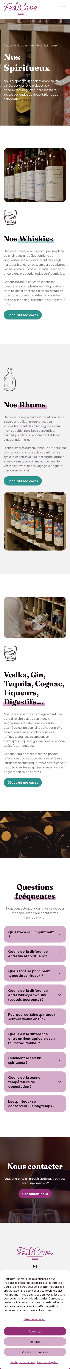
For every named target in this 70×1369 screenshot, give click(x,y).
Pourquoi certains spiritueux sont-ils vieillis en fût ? (31, 1016)
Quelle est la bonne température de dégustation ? (24, 1081)
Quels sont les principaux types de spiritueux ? (29, 973)
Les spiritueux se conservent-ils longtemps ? (31, 1103)
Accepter (35, 1331)
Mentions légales (47, 1362)
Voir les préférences (35, 1352)
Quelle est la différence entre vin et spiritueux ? (28, 953)
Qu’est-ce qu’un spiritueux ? (31, 934)
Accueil (9, 45)
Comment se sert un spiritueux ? (24, 1060)
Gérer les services (34, 1319)
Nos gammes (25, 45)
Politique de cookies (22, 1362)
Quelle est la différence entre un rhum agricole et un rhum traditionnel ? (31, 1038)
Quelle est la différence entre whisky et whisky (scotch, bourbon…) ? (28, 995)
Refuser (35, 1341)
